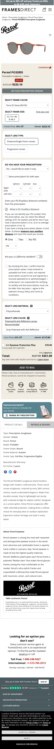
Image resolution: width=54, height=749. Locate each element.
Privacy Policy (32, 723)
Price (45, 353)
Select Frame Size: (15, 111)
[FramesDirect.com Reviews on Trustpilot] (27, 687)
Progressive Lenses (16, 149)
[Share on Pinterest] (15, 472)
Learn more (43, 359)
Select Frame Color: (16, 100)
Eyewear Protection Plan (23, 345)
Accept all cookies (27, 732)
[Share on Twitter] (10, 472)
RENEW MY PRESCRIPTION (21, 415)
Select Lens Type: (14, 135)
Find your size (42, 111)
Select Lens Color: (15, 318)
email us (23, 654)
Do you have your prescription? (23, 164)
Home (4, 17)
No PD (32, 239)
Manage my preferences (27, 744)
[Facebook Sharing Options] (5, 472)
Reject (27, 738)
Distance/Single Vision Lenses (21, 141)
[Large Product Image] (27, 47)
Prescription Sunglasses (18, 17)
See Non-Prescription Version (27, 91)
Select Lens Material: (17, 306)
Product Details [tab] (13, 424)
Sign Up (44, 682)
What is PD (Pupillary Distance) (24, 209)
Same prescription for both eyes (24, 176)
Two (20, 239)
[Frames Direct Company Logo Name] (19, 9)
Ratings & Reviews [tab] (40, 424)
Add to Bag (27, 367)
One (10, 239)
